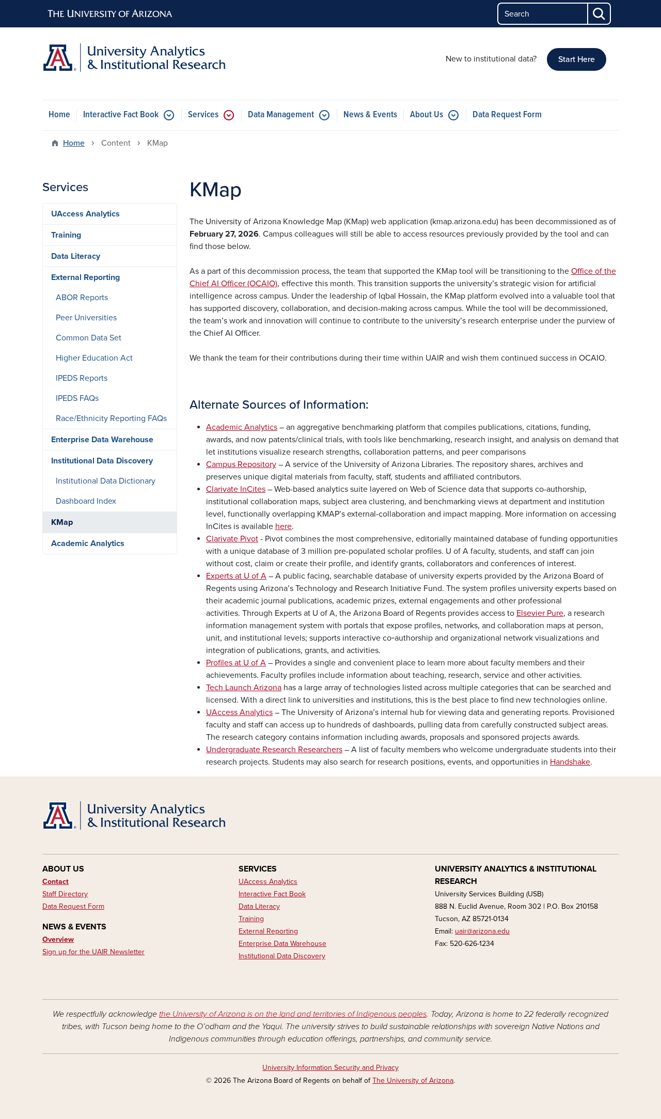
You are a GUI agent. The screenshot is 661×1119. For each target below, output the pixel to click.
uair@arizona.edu (482, 931)
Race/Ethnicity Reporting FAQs (111, 418)
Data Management (281, 115)
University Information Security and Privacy (330, 1067)
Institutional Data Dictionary (105, 481)
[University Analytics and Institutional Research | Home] (134, 57)
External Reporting (85, 277)
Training (66, 235)
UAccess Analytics (85, 214)
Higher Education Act (94, 358)
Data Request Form (507, 115)
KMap (62, 522)
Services (203, 115)
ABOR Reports (82, 297)
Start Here (576, 59)
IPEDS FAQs (77, 398)
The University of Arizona (412, 1080)
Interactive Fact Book (121, 115)
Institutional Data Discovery (102, 461)
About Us (426, 115)
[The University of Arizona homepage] (110, 14)
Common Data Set (88, 338)
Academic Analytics (87, 543)
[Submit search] (599, 14)
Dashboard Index (86, 501)
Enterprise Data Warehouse (102, 439)
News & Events (370, 115)
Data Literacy (75, 256)
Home (59, 115)
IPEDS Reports (81, 378)
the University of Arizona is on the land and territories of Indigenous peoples (293, 1014)
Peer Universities (86, 318)
